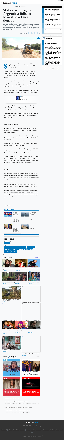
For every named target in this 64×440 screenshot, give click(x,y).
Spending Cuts (30, 249)
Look (57, 429)
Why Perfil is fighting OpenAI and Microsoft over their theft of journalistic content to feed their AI (16, 217)
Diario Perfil (4, 429)
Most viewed (47, 7)
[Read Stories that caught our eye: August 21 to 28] (25, 225)
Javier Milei (7, 243)
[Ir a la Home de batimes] (32, 422)
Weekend (52, 429)
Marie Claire (16, 429)
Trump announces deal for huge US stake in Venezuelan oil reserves (16, 228)
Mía (32, 431)
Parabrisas (39, 429)
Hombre (33, 429)
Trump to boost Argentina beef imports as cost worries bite (17, 410)
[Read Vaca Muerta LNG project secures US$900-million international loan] (25, 212)
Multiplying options (23, 100)
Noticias (22, 429)
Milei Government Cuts (21, 249)
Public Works (7, 249)
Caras (10, 429)
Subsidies (13, 249)
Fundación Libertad (31, 247)
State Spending (23, 247)
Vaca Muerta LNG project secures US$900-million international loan (33, 216)
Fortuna (27, 429)
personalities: (7, 241)
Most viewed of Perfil (52, 38)
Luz (61, 429)
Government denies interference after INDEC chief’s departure (18, 412)
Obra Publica (13, 251)
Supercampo (46, 429)
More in (5, 356)
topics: (5, 245)
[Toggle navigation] (2, 3)
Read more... (21, 97)
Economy (6, 247)
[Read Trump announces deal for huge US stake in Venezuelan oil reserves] (8, 225)
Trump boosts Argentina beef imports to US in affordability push (18, 407)
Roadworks (7, 251)
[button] (38, 38)
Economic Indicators (14, 247)
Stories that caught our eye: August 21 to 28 (33, 226)
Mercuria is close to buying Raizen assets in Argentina (16, 401)
